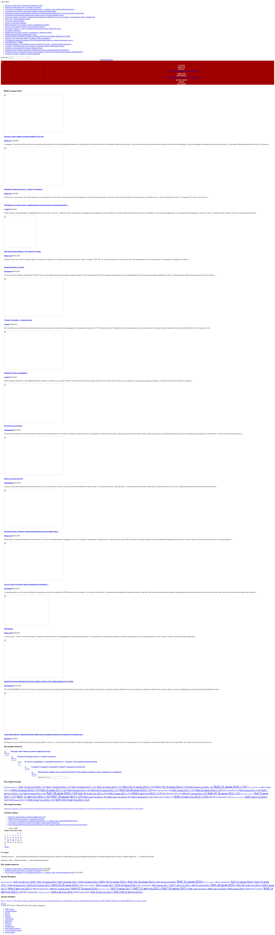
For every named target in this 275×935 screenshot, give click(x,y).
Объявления (9, 926)
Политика (8, 271)
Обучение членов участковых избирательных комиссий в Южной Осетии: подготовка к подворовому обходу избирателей (50, 17)
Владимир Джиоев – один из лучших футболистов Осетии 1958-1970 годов (33, 29)
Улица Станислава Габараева (15, 23)
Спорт (6, 209)
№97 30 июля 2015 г (67, 796)
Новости (181, 67)
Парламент (193, 71)
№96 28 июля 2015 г (172, 793)
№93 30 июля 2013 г (79, 790)
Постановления (195, 77)
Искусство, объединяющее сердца (17, 19)
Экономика (8, 430)
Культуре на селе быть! (13, 426)
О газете (181, 65)
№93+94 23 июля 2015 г (105, 790)
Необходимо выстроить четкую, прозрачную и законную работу (28, 32)
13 (13, 838)
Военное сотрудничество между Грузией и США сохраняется (27, 38)
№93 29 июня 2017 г (53, 790)
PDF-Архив (181, 84)
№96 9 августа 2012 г (147, 793)
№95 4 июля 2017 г (250, 790)
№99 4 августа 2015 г (237, 797)
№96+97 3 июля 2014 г (194, 793)
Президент (174, 71)
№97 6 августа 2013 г (247, 793)
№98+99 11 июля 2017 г (219, 797)
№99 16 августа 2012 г (41, 799)
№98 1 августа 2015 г (95, 797)
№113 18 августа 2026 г (48, 808)
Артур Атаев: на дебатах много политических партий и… (26, 584)
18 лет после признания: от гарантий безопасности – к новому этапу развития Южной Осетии (40, 9)
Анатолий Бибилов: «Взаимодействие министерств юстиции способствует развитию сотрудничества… (44, 734)
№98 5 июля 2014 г (142, 797)
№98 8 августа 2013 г (163, 797)
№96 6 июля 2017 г (120, 793)
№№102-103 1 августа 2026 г (88, 808)
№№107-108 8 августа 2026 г (119, 808)
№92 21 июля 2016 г (230, 786)
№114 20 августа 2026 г (61, 808)
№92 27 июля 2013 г (254, 787)
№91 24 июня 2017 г (84, 787)
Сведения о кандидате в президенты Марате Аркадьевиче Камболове (30, 11)
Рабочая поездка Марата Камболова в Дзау (20, 34)
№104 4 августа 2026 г (10, 808)
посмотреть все (9, 901)
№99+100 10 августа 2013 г (72, 799)
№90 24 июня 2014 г (11, 787)
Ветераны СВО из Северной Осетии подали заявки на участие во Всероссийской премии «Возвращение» (44, 52)
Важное (7, 739)
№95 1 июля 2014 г (230, 790)
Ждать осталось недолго (13, 479)
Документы (181, 75)
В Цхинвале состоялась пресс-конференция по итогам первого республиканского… (36, 205)
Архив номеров (11, 911)
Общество (181, 73)
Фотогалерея (181, 80)
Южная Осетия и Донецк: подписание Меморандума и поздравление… (31, 531)
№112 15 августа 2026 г (35, 808)
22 (18, 840)
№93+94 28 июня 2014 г (136, 789)
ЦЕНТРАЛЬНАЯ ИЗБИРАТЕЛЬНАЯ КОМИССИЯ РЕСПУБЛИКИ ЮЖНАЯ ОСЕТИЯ (37, 36)
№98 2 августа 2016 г (119, 797)
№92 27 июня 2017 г (222, 882)
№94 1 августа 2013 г (162, 790)
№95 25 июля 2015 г (34, 793)
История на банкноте (13, 30)
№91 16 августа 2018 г (32, 787)
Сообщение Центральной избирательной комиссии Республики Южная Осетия (34, 15)
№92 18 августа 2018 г (201, 787)
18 (8, 840)
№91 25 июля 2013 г (109, 787)
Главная (8, 917)
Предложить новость (13, 928)
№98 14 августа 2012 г (191, 796)
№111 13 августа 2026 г (22, 808)
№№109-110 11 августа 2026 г (135, 808)
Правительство (183, 71)
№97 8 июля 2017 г (122, 888)
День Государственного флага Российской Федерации (25, 27)
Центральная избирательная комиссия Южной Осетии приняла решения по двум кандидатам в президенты (44, 13)
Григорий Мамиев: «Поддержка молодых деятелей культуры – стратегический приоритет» (38, 44)
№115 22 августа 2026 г (73, 808)
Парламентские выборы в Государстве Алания (22, 251)
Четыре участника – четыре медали (18, 320)
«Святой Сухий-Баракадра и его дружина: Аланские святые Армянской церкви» (34, 46)
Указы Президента (173, 77)
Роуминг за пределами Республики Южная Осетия (23, 48)
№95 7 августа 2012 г (180, 885)
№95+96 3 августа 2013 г (93, 793)
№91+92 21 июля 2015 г (138, 786)
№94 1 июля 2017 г (183, 790)
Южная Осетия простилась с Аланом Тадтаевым (23, 7)
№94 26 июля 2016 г (208, 790)
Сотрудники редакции (13, 930)
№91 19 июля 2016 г (58, 787)
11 (8, 838)
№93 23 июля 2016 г (25, 789)
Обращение (8, 629)
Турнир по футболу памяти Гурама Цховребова (22, 54)
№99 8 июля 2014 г (18, 800)
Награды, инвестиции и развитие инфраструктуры (24, 5)
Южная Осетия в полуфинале (15, 373)
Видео (181, 82)
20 (13, 840)
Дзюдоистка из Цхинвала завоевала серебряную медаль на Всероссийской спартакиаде (37, 50)
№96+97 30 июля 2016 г (223, 793)
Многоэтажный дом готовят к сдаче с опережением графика (27, 25)
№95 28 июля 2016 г (62, 793)
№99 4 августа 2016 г (62, 891)
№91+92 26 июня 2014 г (172, 786)
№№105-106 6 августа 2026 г (104, 808)
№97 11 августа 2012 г (34, 796)
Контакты (8, 921)
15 (18, 838)
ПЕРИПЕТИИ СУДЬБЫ (14, 42)
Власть (181, 69)
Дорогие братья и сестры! (14, 267)
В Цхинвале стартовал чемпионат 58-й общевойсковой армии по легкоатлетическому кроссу (39, 40)
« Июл (6, 847)
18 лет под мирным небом (14, 21)
